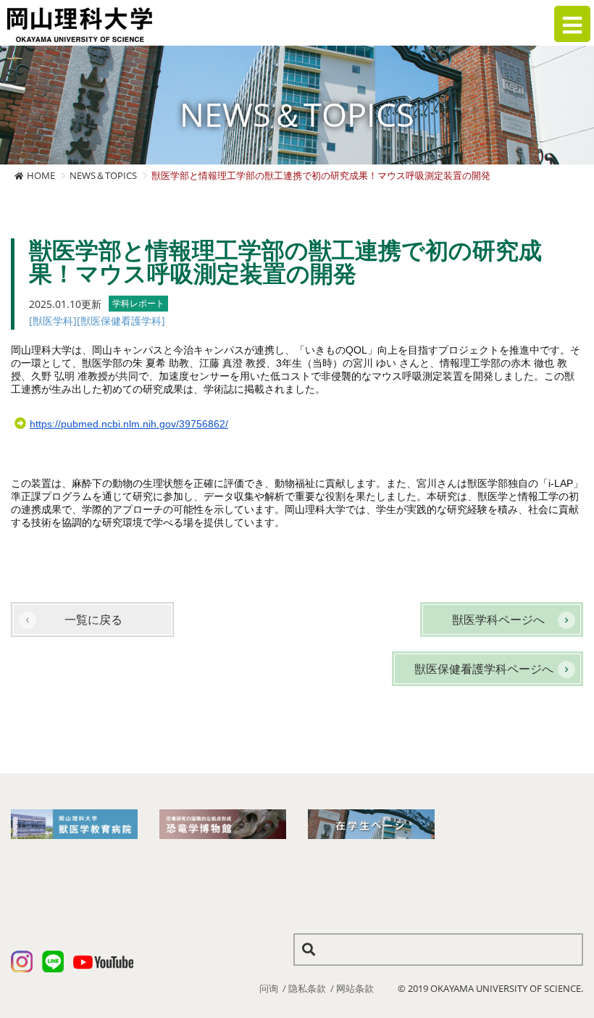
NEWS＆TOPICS (103, 175)
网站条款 (355, 988)
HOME (41, 175)
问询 (268, 988)
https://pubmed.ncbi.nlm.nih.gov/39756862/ (129, 424)
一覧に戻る (93, 619)
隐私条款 (307, 988)
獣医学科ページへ (498, 619)
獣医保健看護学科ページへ (483, 669)
